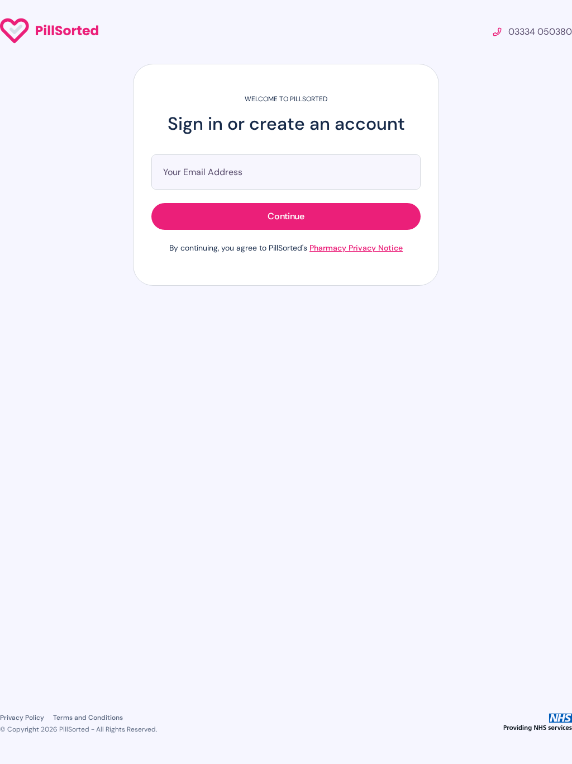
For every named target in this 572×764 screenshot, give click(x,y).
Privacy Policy (22, 717)
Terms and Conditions (88, 717)
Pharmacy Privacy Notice (356, 248)
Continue (286, 216)
